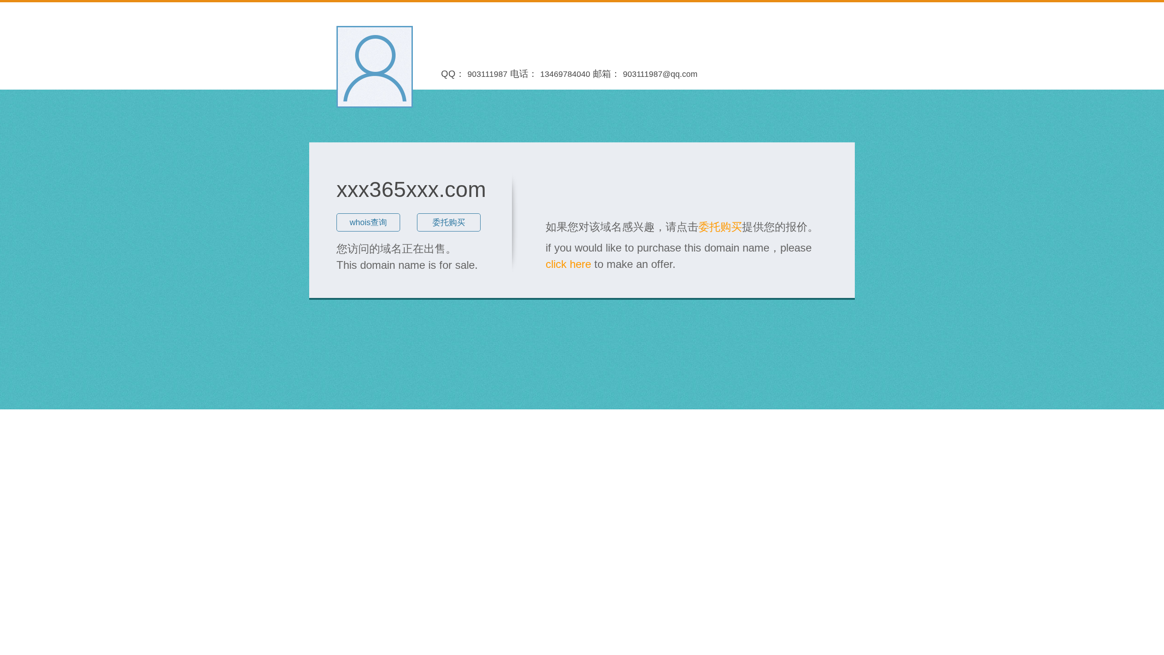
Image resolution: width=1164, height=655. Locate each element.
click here (568, 264)
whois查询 (368, 222)
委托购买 (448, 222)
